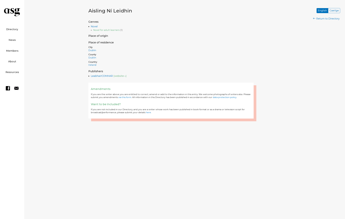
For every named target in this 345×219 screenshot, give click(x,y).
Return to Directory (328, 18)
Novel (94, 26)
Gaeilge (334, 10)
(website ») (120, 75)
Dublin (92, 50)
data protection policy (224, 97)
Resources (12, 72)
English (322, 10)
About (12, 61)
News (12, 40)
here (148, 112)
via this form (124, 97)
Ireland (92, 65)
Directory (12, 29)
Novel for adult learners (106, 30)
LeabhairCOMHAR (102, 75)
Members (12, 50)
